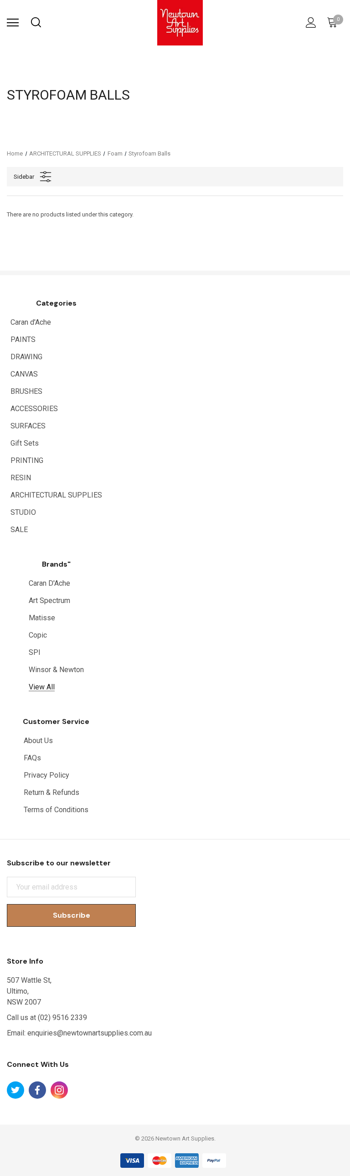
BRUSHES (26, 391)
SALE (19, 529)
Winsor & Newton (56, 669)
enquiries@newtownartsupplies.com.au (89, 1033)
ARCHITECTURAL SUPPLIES (56, 495)
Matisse (42, 617)
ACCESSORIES (34, 408)
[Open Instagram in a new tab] (59, 1090)
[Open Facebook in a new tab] (37, 1090)
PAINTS (23, 339)
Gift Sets (24, 443)
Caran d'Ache (30, 322)
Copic (38, 635)
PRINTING (26, 460)
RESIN (20, 477)
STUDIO (23, 512)
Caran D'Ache (49, 583)
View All (42, 687)
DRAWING (26, 356)
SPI (35, 652)
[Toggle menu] (13, 22)
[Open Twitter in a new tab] (15, 1090)
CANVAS (24, 374)
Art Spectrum (49, 600)
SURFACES (28, 426)
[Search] (35, 23)
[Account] (309, 23)
